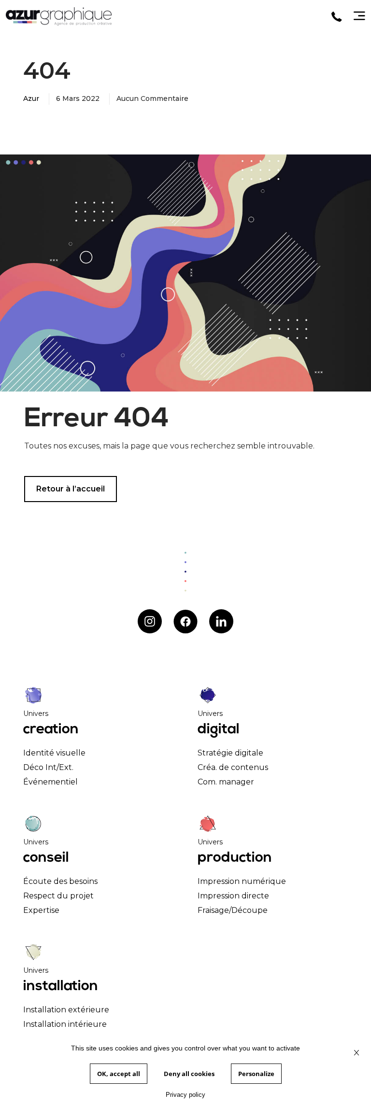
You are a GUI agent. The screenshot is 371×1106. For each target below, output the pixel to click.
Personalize (256, 1073)
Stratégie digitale (230, 752)
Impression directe (233, 895)
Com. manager (226, 781)
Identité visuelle (54, 752)
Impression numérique (242, 881)
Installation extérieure (66, 1009)
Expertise (41, 910)
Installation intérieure (65, 1024)
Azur (31, 98)
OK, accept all (118, 1073)
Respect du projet (58, 895)
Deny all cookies (189, 1073)
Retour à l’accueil (70, 488)
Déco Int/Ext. (48, 767)
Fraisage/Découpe (233, 910)
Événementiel (50, 781)
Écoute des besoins (60, 881)
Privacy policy (185, 1094)
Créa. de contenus (233, 767)
